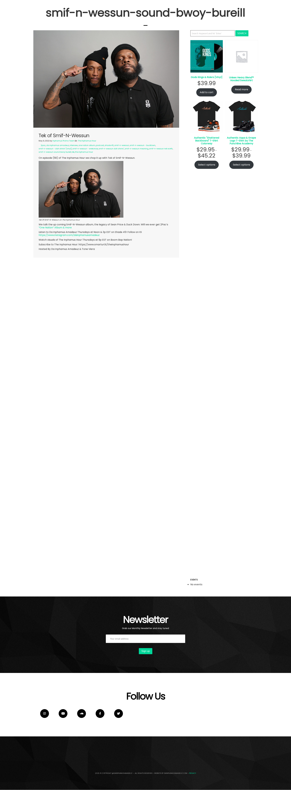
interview (74, 145)
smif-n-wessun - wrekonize (85, 148)
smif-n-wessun (121, 145)
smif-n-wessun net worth (161, 148)
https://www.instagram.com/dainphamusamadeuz (69, 235)
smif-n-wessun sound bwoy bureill (55, 152)
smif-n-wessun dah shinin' (111, 148)
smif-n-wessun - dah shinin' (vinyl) (55, 148)
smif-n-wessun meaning (136, 148)
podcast (100, 145)
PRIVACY (192, 773)
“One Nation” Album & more (55, 227)
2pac (43, 145)
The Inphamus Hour (87, 140)
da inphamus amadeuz (57, 145)
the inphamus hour (84, 152)
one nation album (87, 145)
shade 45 (109, 145)
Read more (241, 89)
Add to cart (206, 92)
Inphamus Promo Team (64, 140)
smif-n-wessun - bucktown (142, 145)
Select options (206, 164)
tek (73, 152)
